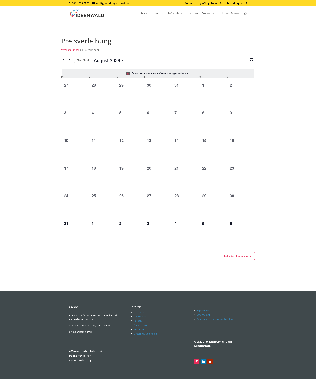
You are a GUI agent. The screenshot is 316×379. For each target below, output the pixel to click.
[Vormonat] (63, 60)
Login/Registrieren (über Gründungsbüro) (222, 3)
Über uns (157, 13)
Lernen (193, 13)
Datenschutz (203, 314)
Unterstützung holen (145, 333)
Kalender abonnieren (236, 255)
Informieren (176, 13)
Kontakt (189, 3)
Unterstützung (230, 13)
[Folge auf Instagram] (196, 361)
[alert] (158, 73)
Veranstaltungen (70, 49)
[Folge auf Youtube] (210, 361)
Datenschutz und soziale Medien (215, 319)
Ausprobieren (141, 325)
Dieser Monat (83, 60)
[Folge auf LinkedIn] (203, 361)
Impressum (203, 310)
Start (144, 13)
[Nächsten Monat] (70, 60)
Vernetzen (209, 13)
